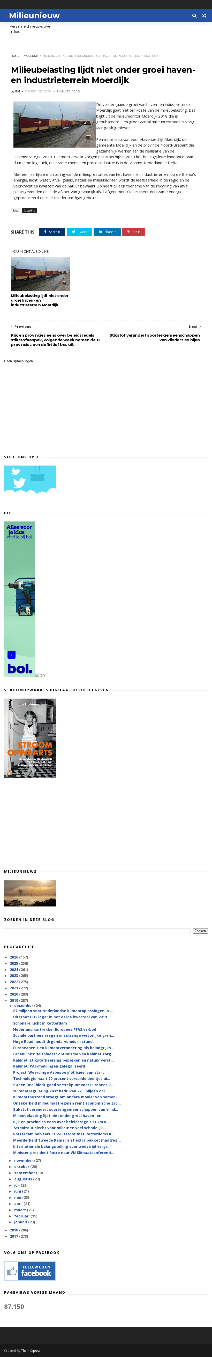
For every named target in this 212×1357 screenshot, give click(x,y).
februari (22, 1216)
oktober (22, 1166)
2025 (14, 963)
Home (15, 55)
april (19, 1203)
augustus (23, 1179)
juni (18, 1191)
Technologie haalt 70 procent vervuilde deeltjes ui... (61, 1078)
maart (20, 1209)
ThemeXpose (31, 1350)
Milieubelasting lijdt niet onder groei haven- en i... (60, 1115)
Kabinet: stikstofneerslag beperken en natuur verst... (63, 1060)
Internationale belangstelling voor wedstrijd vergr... (61, 1146)
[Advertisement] (106, 823)
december (24, 1005)
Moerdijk (31, 55)
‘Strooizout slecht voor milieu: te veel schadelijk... (59, 1127)
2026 (14, 957)
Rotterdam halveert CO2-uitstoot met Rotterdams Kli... (65, 1133)
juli (17, 1185)
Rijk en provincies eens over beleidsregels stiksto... (61, 1121)
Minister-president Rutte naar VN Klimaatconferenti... (63, 1152)
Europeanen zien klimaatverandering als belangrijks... (63, 1047)
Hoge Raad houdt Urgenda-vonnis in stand (53, 1041)
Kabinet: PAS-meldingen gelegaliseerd (49, 1066)
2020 (14, 994)
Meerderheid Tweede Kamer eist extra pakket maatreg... (67, 1140)
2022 (14, 981)
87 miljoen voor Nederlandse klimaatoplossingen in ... (63, 1010)
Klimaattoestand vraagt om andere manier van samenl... (66, 1096)
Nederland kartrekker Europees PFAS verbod (54, 1029)
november (24, 1160)
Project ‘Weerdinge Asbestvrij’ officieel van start (58, 1072)
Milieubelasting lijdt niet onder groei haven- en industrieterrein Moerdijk (39, 300)
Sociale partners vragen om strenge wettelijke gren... (63, 1035)
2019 (14, 1000)
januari (21, 1222)
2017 (14, 1236)
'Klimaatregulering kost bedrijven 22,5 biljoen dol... (60, 1090)
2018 (14, 1230)
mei (18, 1197)
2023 (14, 975)
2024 (14, 969)
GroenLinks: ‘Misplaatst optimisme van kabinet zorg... (63, 1053)
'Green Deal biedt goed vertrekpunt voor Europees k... (63, 1084)
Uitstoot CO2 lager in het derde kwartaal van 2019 (60, 1016)
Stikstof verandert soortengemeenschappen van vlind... (65, 1109)
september (25, 1172)
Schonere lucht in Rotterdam (40, 1023)
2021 (14, 987)
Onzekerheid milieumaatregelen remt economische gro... (67, 1103)
